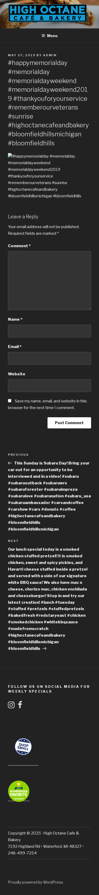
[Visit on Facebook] (20, 706)
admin (50, 55)
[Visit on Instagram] (11, 706)
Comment (19, 246)
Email (14, 346)
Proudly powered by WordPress (35, 882)
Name (15, 319)
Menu (52, 35)
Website (16, 374)
